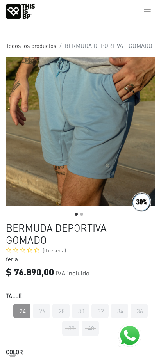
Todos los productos (31, 46)
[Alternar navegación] (148, 11)
